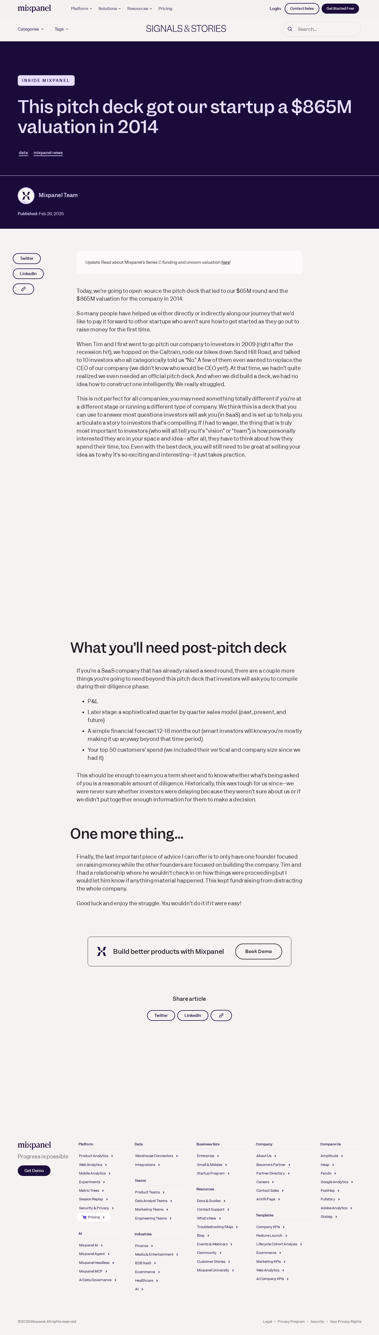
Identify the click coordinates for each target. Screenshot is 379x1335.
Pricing (165, 8)
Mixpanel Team (58, 195)
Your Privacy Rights (345, 1321)
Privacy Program (291, 1321)
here (225, 262)
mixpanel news (48, 152)
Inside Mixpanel (46, 80)
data (23, 152)
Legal (267, 1321)
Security (317, 1321)
